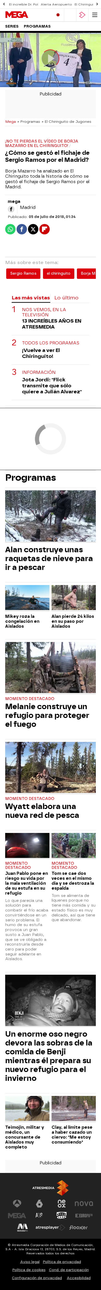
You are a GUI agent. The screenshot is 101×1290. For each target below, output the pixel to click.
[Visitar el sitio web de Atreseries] (39, 1216)
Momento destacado (29, 699)
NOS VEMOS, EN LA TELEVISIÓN (44, 312)
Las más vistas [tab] (31, 298)
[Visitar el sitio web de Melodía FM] (22, 1227)
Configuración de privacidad (37, 1278)
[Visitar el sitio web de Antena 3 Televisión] (17, 1204)
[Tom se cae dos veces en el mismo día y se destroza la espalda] (74, 846)
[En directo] (58, 15)
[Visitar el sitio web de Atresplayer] (50, 1227)
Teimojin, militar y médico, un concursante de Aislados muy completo (24, 1137)
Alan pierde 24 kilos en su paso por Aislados (73, 621)
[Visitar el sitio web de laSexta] (39, 1204)
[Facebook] (11, 209)
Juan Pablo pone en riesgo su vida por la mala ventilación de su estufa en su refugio (26, 883)
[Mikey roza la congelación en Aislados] (27, 598)
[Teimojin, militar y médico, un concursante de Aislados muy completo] (27, 1109)
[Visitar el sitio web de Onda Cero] (62, 1216)
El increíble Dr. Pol (23, 4)
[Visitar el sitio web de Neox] (62, 1204)
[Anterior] (4, 4)
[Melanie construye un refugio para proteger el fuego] (50, 668)
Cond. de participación (69, 1270)
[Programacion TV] (70, 15)
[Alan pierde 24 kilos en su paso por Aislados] (74, 598)
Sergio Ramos (23, 273)
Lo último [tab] (66, 298)
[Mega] (27, 15)
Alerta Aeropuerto (56, 4)
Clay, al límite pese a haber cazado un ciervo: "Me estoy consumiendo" (72, 1135)
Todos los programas (50, 343)
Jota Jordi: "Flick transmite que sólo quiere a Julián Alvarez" (52, 386)
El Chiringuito (86, 4)
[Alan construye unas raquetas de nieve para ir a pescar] (50, 516)
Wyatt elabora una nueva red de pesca (42, 811)
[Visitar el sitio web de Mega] (17, 1216)
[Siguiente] (97, 4)
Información (39, 372)
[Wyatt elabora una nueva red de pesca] (50, 768)
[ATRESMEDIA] (50, 1188)
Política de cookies (29, 1270)
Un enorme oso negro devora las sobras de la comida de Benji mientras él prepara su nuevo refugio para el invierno (48, 1056)
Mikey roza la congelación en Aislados (22, 621)
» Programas (28, 121)
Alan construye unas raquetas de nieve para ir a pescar (49, 558)
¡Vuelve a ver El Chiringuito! (41, 353)
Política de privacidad (62, 1262)
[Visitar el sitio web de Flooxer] (78, 1227)
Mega (10, 121)
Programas (37, 26)
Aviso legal (30, 1262)
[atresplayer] (82, 15)
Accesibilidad (79, 1278)
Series (12, 26)
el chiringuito (58, 273)
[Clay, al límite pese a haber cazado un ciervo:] (74, 1109)
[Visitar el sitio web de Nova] (84, 1204)
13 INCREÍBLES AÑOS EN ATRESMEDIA (51, 324)
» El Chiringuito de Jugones (66, 121)
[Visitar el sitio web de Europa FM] (84, 1216)
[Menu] (95, 15)
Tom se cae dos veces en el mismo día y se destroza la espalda (73, 881)
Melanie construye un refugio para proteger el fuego (47, 715)
